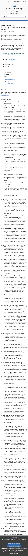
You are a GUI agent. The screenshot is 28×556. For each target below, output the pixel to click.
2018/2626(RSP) (11, 59)
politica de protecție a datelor (8, 551)
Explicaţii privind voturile (10, 79)
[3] (18, 120)
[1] (19, 119)
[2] (6, 120)
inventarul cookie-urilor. (14, 553)
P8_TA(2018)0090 (9, 83)
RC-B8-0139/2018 (11, 54)
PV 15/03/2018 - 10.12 (10, 78)
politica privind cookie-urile (19, 551)
